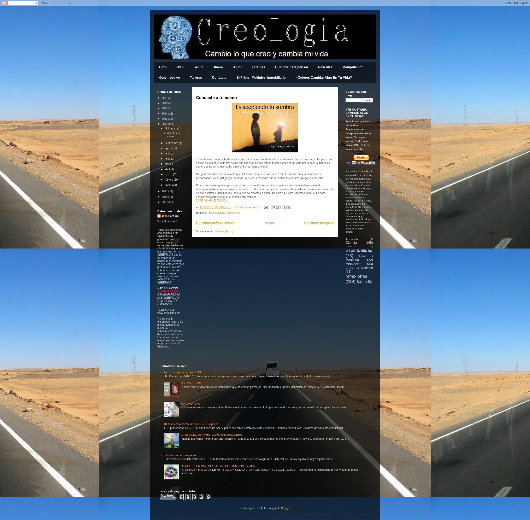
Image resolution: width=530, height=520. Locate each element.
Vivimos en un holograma (181, 455)
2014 (165, 113)
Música (350, 268)
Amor (237, 67)
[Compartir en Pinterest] (289, 207)
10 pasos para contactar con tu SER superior (191, 424)
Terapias (258, 67)
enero (168, 185)
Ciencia (351, 242)
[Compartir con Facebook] (285, 207)
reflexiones (233, 212)
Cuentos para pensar (291, 67)
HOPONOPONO (190, 403)
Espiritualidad (217, 212)
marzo (169, 174)
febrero (169, 179)
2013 (165, 118)
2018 (165, 103)
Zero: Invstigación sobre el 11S (182, 372)
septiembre (172, 143)
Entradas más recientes (215, 223)
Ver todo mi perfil (167, 221)
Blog (163, 67)
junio (168, 158)
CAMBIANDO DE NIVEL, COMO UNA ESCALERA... (212, 434)
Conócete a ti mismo (216, 97)
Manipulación (353, 67)
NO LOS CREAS (191, 383)
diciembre (171, 128)
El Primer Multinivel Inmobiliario (261, 77)
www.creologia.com (168, 312)
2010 (165, 196)
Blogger (285, 508)
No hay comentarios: (247, 207)
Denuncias (351, 246)
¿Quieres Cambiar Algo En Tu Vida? (324, 77)
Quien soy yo (169, 77)
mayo (168, 163)
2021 (165, 97)
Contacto (219, 77)
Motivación (353, 264)
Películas (325, 67)
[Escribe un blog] (277, 207)
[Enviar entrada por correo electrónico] (266, 207)
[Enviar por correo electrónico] (273, 207)
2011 (165, 191)
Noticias (367, 268)
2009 (165, 202)
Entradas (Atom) (223, 231)
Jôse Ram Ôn (170, 215)
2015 (165, 108)
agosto (169, 148)
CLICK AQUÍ (166, 309)
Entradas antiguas (319, 223)
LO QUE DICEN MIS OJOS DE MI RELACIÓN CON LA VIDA (218, 466)
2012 (165, 123)
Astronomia (352, 239)
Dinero (218, 67)
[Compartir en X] (281, 207)
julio (167, 153)
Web (180, 67)
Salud (198, 67)
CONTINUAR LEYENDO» (211, 200)
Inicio (269, 223)
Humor (362, 256)
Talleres (196, 77)
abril (168, 169)
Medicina (352, 260)
